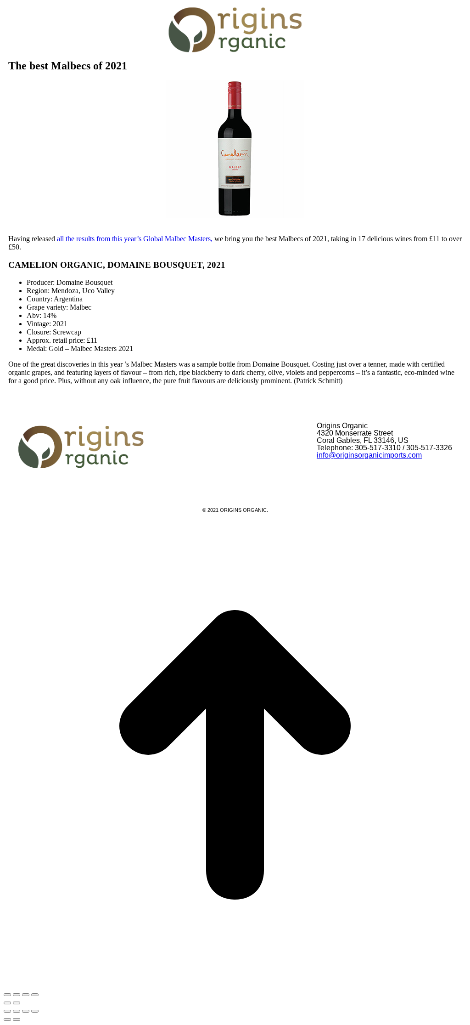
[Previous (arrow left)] (7, 1019)
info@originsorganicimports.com (369, 455)
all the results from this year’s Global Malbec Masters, (135, 239)
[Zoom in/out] (35, 1011)
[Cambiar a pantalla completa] (16, 994)
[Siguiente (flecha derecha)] (16, 1003)
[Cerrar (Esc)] (35, 994)
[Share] (16, 1011)
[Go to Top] (235, 984)
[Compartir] (25, 994)
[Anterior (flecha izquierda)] (7, 1003)
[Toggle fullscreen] (25, 1011)
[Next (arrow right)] (16, 1019)
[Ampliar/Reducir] (7, 994)
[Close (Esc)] (7, 1011)
